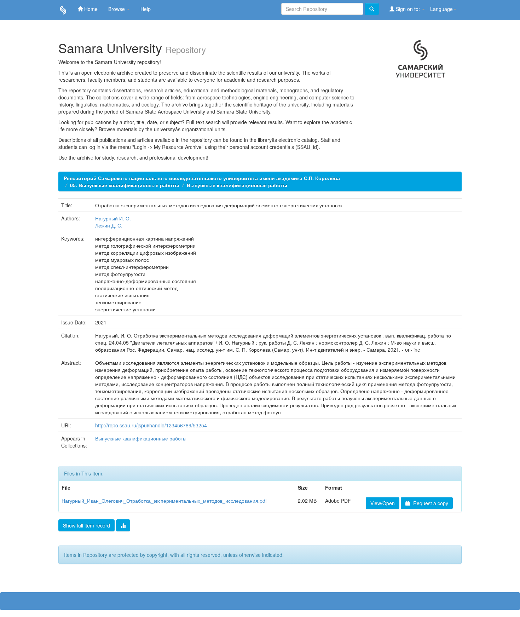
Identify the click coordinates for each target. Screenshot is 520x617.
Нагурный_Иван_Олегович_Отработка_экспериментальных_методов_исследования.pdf (164, 500)
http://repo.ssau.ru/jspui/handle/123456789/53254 (151, 425)
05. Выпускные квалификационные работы (124, 185)
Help (145, 8)
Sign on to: (407, 8)
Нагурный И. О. (113, 218)
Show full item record (86, 525)
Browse (117, 8)
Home (90, 8)
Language (441, 8)
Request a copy (429, 503)
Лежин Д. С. (108, 225)
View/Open (382, 503)
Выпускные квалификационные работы (237, 185)
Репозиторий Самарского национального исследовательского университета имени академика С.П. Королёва (202, 177)
